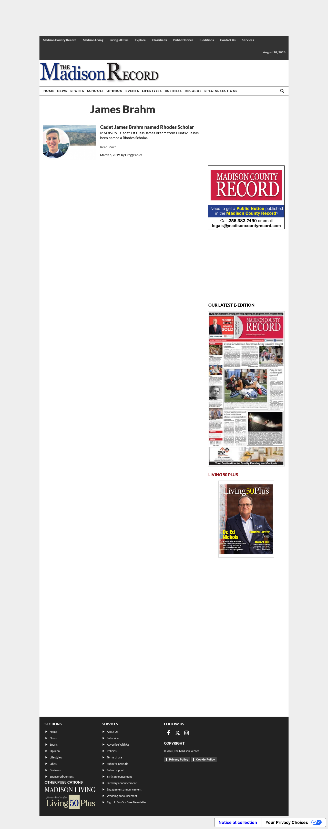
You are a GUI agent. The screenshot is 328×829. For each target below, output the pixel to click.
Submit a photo (116, 770)
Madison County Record (59, 40)
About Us (112, 731)
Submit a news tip (117, 763)
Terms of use (114, 757)
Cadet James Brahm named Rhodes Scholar (147, 127)
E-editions (207, 40)
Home (49, 91)
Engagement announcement (124, 789)
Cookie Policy (205, 759)
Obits (53, 763)
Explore (140, 40)
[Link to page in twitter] (177, 733)
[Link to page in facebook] (169, 733)
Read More (108, 147)
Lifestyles (152, 91)
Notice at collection (238, 822)
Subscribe (113, 738)
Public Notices (183, 40)
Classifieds (159, 40)
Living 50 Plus (119, 40)
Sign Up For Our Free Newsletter (127, 802)
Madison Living (93, 40)
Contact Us (227, 40)
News (62, 91)
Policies (112, 751)
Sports (77, 91)
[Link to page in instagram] (186, 733)
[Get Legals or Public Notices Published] (246, 227)
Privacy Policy (178, 759)
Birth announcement (119, 776)
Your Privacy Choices (286, 822)
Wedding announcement (122, 795)
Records (193, 91)
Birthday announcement (122, 783)
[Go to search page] (282, 90)
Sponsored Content (62, 776)
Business (173, 91)
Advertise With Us (118, 744)
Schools (95, 91)
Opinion (114, 91)
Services (248, 40)
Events (132, 91)
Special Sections (221, 91)
